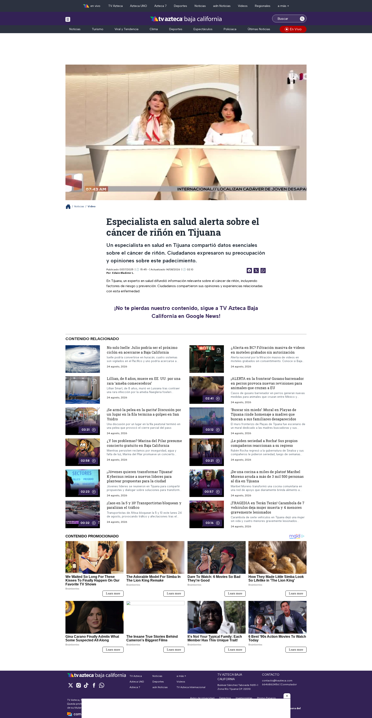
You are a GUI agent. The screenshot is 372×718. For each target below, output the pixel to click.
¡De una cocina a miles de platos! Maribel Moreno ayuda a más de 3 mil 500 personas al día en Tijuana (267, 476)
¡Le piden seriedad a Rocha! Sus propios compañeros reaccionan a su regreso (264, 443)
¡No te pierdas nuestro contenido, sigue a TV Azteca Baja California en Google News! (186, 312)
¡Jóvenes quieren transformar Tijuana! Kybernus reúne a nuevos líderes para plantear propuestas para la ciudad (139, 476)
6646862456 (270, 684)
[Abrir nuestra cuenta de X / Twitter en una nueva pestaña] (70, 685)
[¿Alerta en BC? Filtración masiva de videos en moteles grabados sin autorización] (206, 359)
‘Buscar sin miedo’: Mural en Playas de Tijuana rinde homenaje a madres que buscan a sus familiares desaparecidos (263, 414)
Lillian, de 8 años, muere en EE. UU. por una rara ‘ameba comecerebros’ (143, 380)
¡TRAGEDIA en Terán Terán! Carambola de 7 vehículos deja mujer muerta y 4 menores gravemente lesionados (267, 507)
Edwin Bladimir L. (123, 272)
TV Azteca (115, 6)
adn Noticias (222, 6)
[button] (287, 695)
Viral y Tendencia (126, 29)
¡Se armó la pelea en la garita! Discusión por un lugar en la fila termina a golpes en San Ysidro (144, 414)
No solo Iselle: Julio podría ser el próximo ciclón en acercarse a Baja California (142, 349)
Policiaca (230, 29)
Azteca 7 (160, 6)
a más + (283, 6)
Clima (154, 29)
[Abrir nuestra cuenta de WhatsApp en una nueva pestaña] (101, 685)
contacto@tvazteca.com (277, 680)
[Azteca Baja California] (186, 19)
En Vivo (296, 29)
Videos (243, 6)
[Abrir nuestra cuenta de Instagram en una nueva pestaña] (78, 685)
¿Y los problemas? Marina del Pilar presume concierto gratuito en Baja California (144, 443)
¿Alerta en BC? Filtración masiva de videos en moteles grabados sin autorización (268, 349)
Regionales (262, 6)
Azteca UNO (138, 6)
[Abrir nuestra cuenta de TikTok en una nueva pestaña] (86, 685)
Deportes (180, 6)
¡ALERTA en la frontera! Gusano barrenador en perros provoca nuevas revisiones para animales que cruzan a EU (267, 383)
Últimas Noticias (259, 29)
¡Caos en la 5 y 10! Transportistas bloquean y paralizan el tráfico (144, 505)
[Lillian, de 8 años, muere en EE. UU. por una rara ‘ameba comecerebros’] (82, 390)
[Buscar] (302, 18)
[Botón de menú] (67, 19)
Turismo (97, 29)
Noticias (200, 6)
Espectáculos (203, 29)
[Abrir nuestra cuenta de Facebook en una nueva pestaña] (93, 685)
